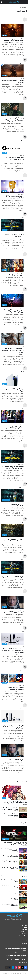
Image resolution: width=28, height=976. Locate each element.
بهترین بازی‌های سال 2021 (16, 275)
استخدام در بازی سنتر (23, 936)
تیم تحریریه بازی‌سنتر (18, 273)
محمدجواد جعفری (19, 117)
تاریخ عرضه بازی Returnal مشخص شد (13, 612)
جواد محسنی (20, 503)
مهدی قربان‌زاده (19, 758)
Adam (21, 78)
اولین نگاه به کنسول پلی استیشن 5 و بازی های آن (13, 727)
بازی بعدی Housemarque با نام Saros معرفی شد (12, 81)
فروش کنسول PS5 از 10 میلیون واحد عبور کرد (13, 390)
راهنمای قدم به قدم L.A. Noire (12, 892)
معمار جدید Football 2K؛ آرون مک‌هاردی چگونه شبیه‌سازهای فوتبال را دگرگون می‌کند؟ (15, 843)
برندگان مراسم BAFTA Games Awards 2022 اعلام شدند (15, 197)
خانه (25, 7)
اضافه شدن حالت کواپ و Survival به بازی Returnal (13, 236)
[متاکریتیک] (9, 967)
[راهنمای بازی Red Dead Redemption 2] (23, 887)
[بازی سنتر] (14, 2)
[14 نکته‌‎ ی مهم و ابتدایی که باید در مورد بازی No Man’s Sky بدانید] (23, 906)
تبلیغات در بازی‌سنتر (23, 933)
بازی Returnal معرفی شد (16, 760)
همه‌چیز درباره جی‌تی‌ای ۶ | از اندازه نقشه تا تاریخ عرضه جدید (9, 849)
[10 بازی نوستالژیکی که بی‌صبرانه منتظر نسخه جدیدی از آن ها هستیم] (23, 856)
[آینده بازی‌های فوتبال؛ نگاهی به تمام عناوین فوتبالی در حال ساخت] (23, 868)
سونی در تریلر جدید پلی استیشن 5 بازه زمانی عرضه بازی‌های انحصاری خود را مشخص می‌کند (13, 650)
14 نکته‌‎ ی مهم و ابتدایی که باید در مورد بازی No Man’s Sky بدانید (9, 904)
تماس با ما (25, 938)
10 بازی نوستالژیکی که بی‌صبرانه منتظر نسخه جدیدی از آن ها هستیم (10, 855)
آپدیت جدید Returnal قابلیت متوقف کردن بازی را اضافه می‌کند (13, 311)
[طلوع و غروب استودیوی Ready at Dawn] (23, 862)
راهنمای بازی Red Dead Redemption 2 (10, 886)
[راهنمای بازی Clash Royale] (23, 900)
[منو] (1, 2)
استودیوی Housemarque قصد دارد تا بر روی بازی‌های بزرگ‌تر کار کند (13, 467)
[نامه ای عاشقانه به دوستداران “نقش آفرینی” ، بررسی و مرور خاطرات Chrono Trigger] (23, 809)
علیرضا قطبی (20, 685)
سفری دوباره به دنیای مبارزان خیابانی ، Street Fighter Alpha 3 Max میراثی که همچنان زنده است (14, 802)
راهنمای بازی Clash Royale (12, 898)
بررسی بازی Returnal (17, 505)
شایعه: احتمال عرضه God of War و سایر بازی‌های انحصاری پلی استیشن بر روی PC (13, 350)
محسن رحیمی (20, 194)
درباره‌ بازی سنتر (24, 931)
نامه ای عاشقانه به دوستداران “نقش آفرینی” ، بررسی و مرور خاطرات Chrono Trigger (9, 808)
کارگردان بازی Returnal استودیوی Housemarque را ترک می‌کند (14, 120)
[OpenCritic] (6, 967)
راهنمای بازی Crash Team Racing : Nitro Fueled (9, 880)
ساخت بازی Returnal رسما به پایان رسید (14, 541)
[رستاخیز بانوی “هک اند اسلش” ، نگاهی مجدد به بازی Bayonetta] (23, 815)
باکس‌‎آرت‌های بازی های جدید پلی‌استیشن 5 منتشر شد (15, 688)
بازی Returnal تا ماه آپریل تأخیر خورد (13, 577)
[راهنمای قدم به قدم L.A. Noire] (23, 893)
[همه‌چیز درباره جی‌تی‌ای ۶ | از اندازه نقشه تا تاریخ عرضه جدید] (23, 850)
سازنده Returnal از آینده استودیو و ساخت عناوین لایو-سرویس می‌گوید (14, 41)
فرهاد (21, 38)
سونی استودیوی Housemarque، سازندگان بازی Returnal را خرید (14, 427)
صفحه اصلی (24, 929)
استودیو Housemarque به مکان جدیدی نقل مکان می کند (14, 159)
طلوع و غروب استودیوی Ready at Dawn (10, 861)
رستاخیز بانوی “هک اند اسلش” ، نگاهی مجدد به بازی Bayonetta (10, 814)
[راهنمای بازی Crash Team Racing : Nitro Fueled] (23, 881)
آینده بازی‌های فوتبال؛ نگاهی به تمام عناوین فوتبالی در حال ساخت (10, 867)
